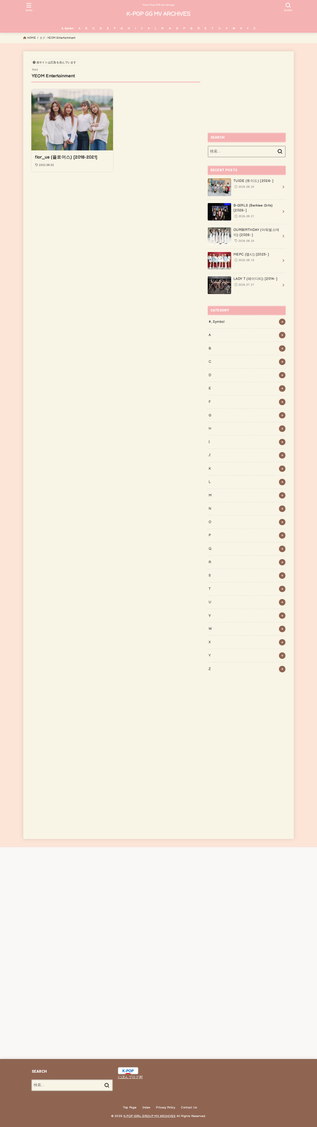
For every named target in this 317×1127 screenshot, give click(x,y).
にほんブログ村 (130, 1077)
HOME (31, 37)
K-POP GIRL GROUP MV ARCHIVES (149, 1116)
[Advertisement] (247, 91)
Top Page (129, 1107)
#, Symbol (67, 28)
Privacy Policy (165, 1107)
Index (146, 1107)
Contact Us (189, 1107)
